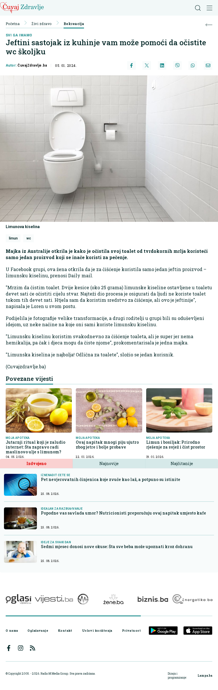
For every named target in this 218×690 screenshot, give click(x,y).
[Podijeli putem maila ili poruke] (208, 65)
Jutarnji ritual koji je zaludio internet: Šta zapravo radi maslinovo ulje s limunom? (35, 447)
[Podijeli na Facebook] (131, 65)
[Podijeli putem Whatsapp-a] (192, 65)
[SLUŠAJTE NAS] (83, 599)
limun (13, 238)
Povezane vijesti (29, 378)
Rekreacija (74, 23)
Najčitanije (182, 463)
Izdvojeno (36, 463)
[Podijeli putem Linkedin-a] (162, 65)
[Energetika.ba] (192, 599)
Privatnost (131, 631)
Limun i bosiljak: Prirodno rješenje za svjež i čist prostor (175, 444)
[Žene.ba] (113, 599)
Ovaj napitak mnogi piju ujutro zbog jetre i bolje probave (107, 444)
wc (28, 238)
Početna (13, 23)
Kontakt (65, 631)
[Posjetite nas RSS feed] (32, 648)
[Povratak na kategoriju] (209, 24)
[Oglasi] (18, 599)
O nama (12, 631)
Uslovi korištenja (97, 631)
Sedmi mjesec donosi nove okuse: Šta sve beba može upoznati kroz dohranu (117, 546)
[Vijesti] (54, 599)
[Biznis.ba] (153, 599)
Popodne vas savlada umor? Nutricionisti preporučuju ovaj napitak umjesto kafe (123, 513)
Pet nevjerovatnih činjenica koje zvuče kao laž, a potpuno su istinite (110, 479)
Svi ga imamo (19, 35)
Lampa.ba (205, 675)
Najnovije (109, 463)
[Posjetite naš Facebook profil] (9, 648)
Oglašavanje (38, 631)
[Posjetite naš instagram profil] (21, 648)
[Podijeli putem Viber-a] (177, 65)
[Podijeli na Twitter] (146, 65)
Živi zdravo (41, 23)
